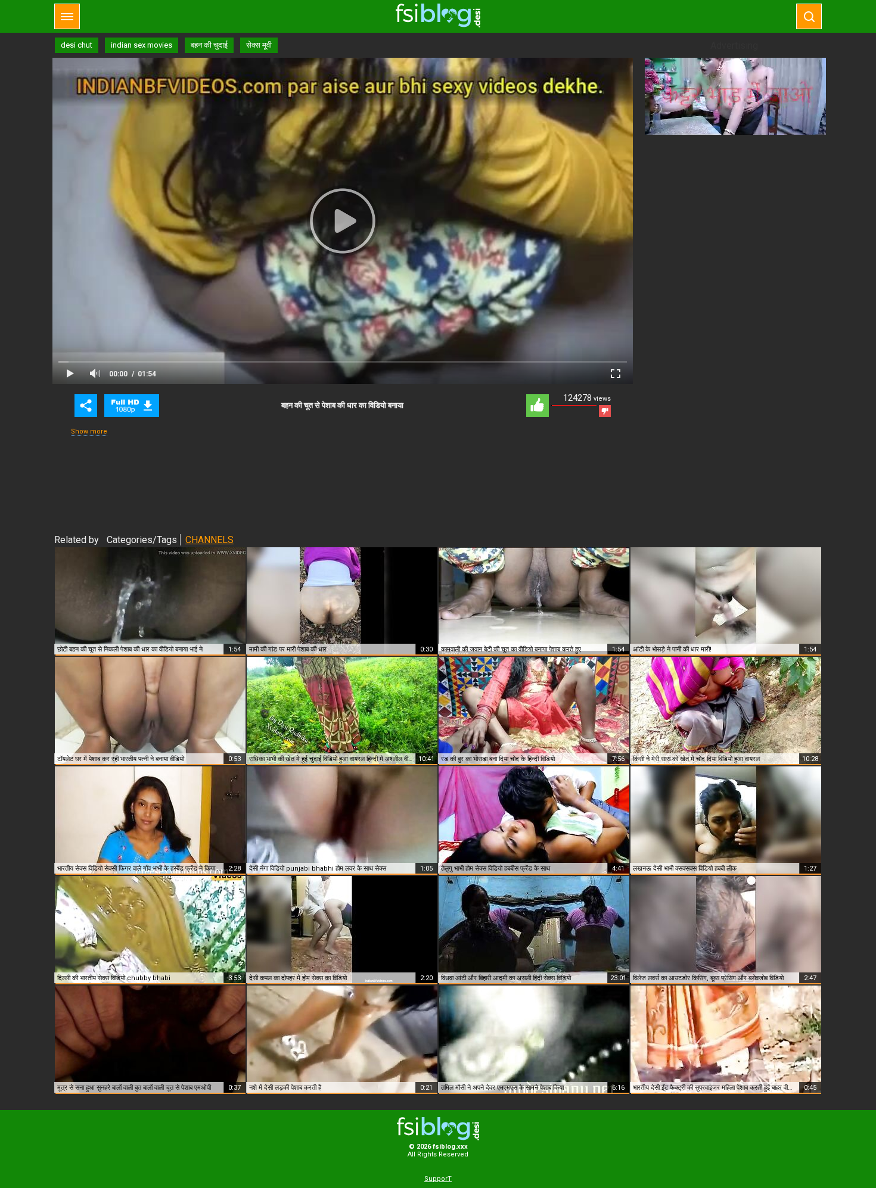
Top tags (67, 16)
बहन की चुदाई (209, 44)
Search (809, 16)
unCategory (131, 405)
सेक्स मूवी (259, 44)
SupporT (438, 1179)
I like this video (537, 405)
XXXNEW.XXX (438, 15)
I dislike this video (604, 410)
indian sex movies (141, 44)
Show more (89, 431)
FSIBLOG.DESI (438, 1128)
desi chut (76, 44)
